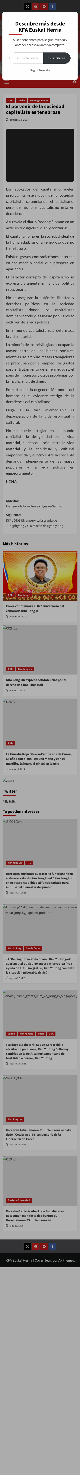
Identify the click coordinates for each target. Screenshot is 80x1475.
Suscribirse (56, 58)
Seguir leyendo (40, 70)
